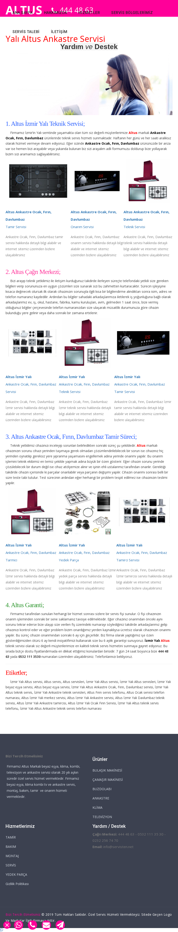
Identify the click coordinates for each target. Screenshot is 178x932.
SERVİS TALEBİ (26, 32)
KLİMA (97, 807)
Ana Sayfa (23, 12)
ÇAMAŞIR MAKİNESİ (107, 779)
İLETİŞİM (59, 32)
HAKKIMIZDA (55, 12)
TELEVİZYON (102, 817)
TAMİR (11, 837)
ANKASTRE (100, 798)
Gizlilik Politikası (17, 884)
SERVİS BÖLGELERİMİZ (132, 12)
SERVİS (11, 865)
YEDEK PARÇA (16, 874)
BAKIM (11, 846)
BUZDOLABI (101, 789)
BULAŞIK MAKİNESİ (107, 770)
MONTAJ (12, 856)
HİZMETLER (89, 12)
